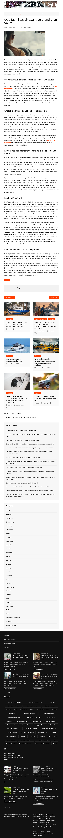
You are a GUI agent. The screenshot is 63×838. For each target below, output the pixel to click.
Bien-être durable (50, 706)
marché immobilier (12, 732)
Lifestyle (8, 564)
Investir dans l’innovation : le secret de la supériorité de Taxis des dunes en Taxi (16, 324)
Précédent (10, 297)
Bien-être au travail (13, 706)
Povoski (10, 329)
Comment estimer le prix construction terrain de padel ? (22, 483)
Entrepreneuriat (51, 717)
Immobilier (9, 545)
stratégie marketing (43, 740)
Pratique (8, 591)
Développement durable (14, 717)
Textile (8, 610)
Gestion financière (51, 721)
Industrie (8, 549)
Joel (9, 363)
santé (55, 736)
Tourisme (8, 614)
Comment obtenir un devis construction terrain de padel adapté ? (24, 467)
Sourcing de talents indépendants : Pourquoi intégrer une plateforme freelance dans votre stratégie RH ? (30, 478)
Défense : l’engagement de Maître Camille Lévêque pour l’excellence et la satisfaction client (31, 435)
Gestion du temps (37, 721)
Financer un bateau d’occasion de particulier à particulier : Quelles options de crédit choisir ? (30, 472)
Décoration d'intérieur (29, 713)
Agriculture (9, 514)
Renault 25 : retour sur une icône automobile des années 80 (45, 398)
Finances (8, 537)
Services (8, 602)
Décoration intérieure (48, 713)
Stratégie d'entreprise (26, 740)
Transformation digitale (25, 743)
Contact (6, 647)
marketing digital (42, 732)
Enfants (8, 533)
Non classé (9, 583)
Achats (8, 510)
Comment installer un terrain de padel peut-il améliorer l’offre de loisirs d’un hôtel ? (30, 490)
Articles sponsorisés (10, 643)
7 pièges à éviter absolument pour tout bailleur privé (21, 430)
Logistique (9, 568)
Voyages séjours (11, 625)
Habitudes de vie (26, 725)
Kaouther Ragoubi (40, 331)
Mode (7, 579)
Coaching (9, 526)
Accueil (6, 635)
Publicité (8, 594)
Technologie (9, 606)
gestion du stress (22, 721)
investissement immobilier (49, 728)
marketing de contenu (27, 732)
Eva (7, 27)
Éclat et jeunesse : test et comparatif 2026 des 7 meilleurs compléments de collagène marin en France (30, 462)
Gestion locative (11, 725)
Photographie (10, 587)
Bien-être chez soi (32, 706)
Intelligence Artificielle (31, 728)
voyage (55, 743)
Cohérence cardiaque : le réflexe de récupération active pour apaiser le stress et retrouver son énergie (29, 453)
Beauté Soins (10, 522)
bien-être (52, 702)
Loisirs (8, 572)
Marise (38, 403)
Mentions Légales (9, 639)
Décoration (12, 713)
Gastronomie (9, 541)
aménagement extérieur (14, 702)
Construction (9, 529)
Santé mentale (11, 740)
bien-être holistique (11, 709)
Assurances (9, 518)
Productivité (32, 736)
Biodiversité (23, 709)
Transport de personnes (41, 319)
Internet (8, 556)
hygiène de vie (41, 725)
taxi (8, 280)
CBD (31, 709)
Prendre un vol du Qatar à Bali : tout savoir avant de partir (22, 440)
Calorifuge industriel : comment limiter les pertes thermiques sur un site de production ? (31, 444)
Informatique (9, 552)
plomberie (22, 736)
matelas (54, 732)
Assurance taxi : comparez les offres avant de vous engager (23, 457)
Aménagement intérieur (35, 702)
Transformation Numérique (42, 743)
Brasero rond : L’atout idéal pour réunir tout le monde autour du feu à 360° (27, 487)
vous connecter (15, 417)
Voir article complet (10, 669)
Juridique (8, 560)
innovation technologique (13, 728)
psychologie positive (44, 736)
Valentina (10, 405)
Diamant (54, 709)
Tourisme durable (11, 743)
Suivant (53, 297)
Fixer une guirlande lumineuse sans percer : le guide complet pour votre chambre (29, 448)
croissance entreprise (43, 709)
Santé (7, 598)
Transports (28, 27)
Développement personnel (34, 717)
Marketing (9, 575)
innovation (53, 725)
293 (9, 692)
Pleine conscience (11, 736)
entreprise (9, 721)
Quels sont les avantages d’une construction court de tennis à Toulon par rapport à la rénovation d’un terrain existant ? (30, 495)
